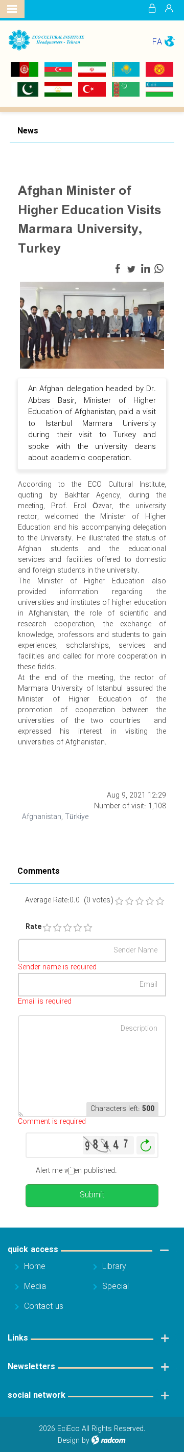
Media (35, 1286)
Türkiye (76, 817)
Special (115, 1286)
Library (114, 1266)
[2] (57, 928)
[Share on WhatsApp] (159, 269)
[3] (67, 928)
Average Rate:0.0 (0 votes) (69, 900)
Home (34, 1266)
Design (69, 1440)
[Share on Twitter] (131, 269)
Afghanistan (41, 817)
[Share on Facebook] (117, 269)
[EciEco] (46, 40)
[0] (119, 901)
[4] (77, 928)
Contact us (43, 1306)
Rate (29, 927)
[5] (88, 928)
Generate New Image (145, 1145)
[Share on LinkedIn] (145, 269)
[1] (47, 928)
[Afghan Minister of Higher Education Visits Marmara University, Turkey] (92, 324)
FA (157, 42)
